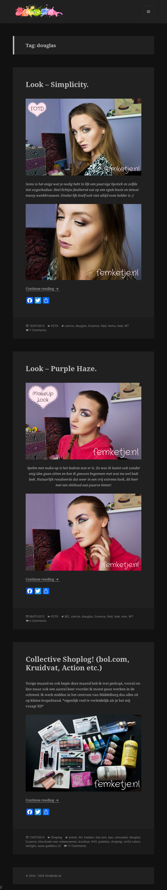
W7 (126, 326)
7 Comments (37, 330)
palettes (103, 841)
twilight (31, 846)
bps (110, 837)
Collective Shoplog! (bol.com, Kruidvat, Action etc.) (77, 663)
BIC (67, 616)
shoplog (116, 841)
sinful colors (132, 841)
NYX (94, 841)
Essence (93, 326)
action (73, 837)
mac (124, 616)
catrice (69, 326)
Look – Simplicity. (57, 84)
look (120, 326)
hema (112, 326)
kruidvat (84, 841)
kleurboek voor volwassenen (57, 841)
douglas (81, 326)
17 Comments (76, 846)
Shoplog (56, 837)
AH (80, 837)
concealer (121, 837)
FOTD (54, 326)
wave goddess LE (49, 846)
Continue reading (43, 288)
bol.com (101, 837)
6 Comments (37, 621)
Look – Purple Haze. (61, 368)
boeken (89, 837)
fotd (103, 326)
